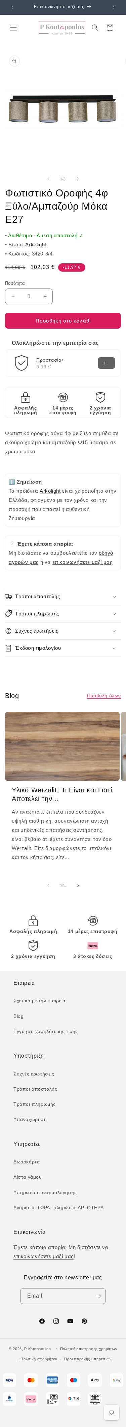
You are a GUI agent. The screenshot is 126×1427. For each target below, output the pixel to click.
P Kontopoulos (37, 1348)
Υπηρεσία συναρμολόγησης (45, 1192)
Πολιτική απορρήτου (38, 1359)
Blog (18, 1016)
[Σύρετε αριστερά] (48, 179)
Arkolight (35, 244)
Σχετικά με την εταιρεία (39, 1000)
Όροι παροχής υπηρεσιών (88, 1359)
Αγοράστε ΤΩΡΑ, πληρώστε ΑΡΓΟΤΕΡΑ (58, 1207)
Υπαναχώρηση (30, 1119)
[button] (13, 27)
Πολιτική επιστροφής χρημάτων (89, 1349)
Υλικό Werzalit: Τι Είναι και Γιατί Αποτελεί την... (62, 794)
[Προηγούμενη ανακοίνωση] (12, 7)
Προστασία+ (50, 360)
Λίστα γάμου (27, 1177)
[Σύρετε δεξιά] (78, 179)
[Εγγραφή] (98, 1296)
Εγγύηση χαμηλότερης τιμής (45, 1031)
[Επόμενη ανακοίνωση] (113, 7)
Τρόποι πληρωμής (34, 1104)
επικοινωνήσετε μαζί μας (82, 562)
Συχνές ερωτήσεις (33, 1073)
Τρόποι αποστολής (35, 1089)
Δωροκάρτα (26, 1161)
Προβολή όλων (104, 695)
